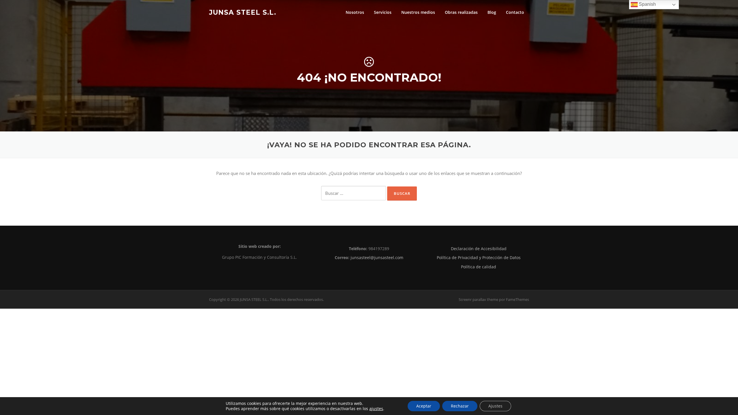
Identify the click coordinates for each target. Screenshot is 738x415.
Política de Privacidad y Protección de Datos (479, 257)
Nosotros (355, 12)
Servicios (382, 12)
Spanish (647, 4)
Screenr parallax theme (478, 299)
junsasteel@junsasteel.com (377, 257)
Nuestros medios (418, 12)
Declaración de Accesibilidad (479, 248)
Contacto (515, 12)
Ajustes (495, 406)
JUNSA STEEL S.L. (242, 12)
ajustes (376, 408)
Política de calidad (478, 266)
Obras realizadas (461, 12)
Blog (491, 12)
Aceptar (423, 406)
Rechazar (460, 406)
